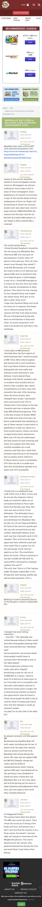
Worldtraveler (26, 231)
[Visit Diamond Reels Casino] (11, 871)
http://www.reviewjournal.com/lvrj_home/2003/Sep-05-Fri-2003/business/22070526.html (21, 154)
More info (31, 899)
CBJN (38, 18)
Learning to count (27, 476)
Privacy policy (29, 889)
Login (23, 5)
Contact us (20, 893)
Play (30, 42)
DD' (21, 721)
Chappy (23, 132)
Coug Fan (24, 336)
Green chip (28, 19)
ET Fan (23, 617)
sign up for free (21, 13)
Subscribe (6, 18)
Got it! (21, 904)
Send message (25, 144)
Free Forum (16, 19)
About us (9, 889)
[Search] (39, 4)
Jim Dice (24, 799)
